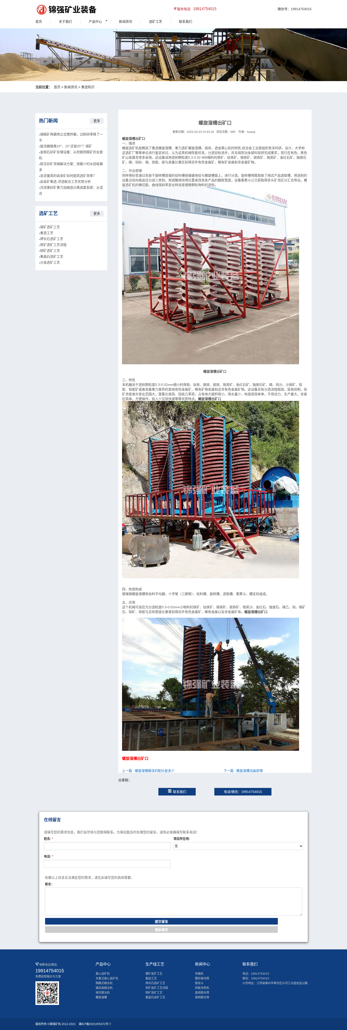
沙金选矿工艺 (50, 262)
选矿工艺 (155, 21)
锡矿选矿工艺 (50, 227)
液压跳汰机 (103, 992)
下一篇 (243, 771)
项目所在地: (182, 838)
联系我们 (185, 21)
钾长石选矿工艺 (51, 239)
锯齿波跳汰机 (104, 988)
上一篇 (148, 771)
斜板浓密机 (202, 988)
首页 (38, 21)
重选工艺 (46, 233)
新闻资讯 (125, 21)
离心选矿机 (103, 973)
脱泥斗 (199, 983)
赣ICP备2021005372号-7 (95, 1024)
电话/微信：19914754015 (243, 792)
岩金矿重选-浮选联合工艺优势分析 (65, 181)
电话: (48, 856)
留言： (49, 884)
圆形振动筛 (202, 978)
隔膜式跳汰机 (104, 983)
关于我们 (65, 21)
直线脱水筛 (202, 992)
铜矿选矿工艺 (50, 250)
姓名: (48, 838)
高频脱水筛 (202, 997)
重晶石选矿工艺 (51, 256)
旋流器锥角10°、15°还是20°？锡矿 (66, 146)
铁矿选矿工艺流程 (53, 245)
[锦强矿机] (56, 10)
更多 (96, 121)
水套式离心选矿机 (107, 978)
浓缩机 (199, 973)
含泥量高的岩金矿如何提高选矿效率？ (68, 176)
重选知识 (87, 87)
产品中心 (95, 21)
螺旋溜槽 (101, 997)
